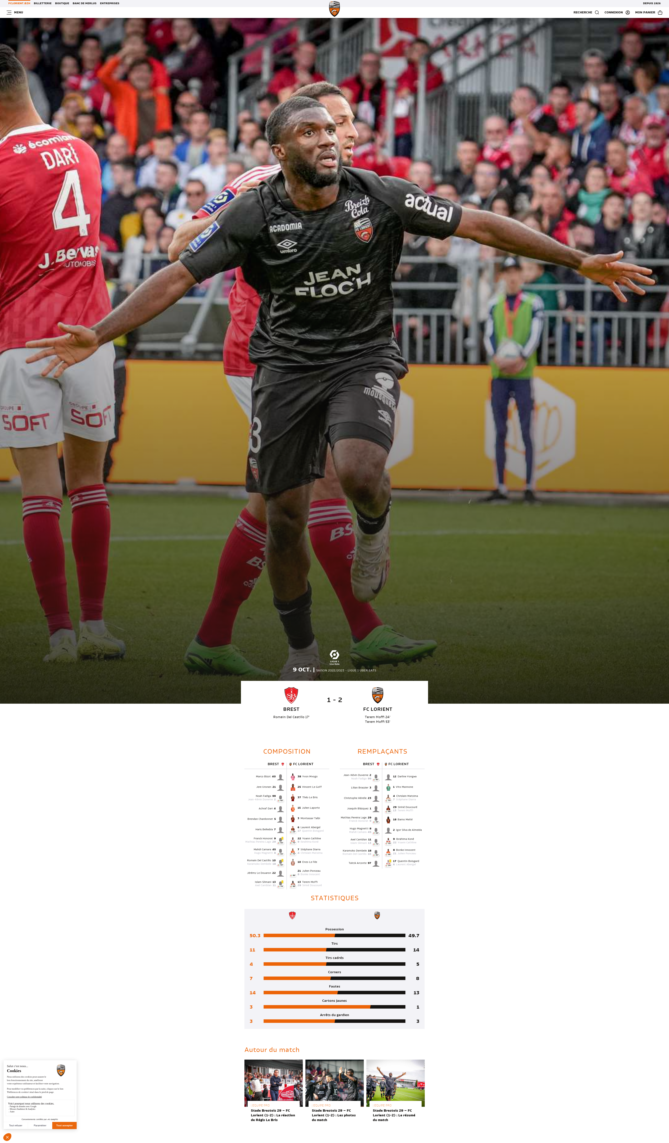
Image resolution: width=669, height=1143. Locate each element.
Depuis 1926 (652, 3)
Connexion (614, 12)
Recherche (583, 12)
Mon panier (645, 12)
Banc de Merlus (85, 3)
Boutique (62, 3)
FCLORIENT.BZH (19, 3)
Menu (18, 12)
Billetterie (43, 3)
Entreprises (109, 3)
